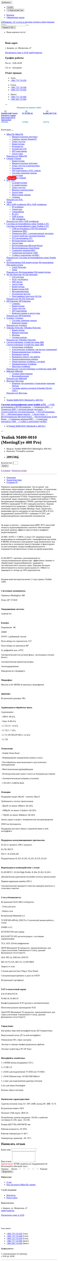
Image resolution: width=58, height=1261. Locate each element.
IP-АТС (15, 214)
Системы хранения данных (24, 173)
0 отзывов (5, 470)
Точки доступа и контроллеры (26, 166)
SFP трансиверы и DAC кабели (26, 170)
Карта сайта (11, 1198)
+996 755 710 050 (18, 90)
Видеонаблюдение (20, 376)
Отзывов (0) (12, 482)
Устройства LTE (19, 149)
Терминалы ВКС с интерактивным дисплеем (32, 233)
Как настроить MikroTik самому (21, 1184)
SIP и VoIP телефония (16, 204)
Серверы (16, 197)
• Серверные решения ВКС (20, 419)
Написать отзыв (19, 470)
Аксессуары (17, 153)
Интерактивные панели (23, 241)
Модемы (16, 335)
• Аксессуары (37, 414)
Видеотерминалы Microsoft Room (27, 245)
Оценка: (5, 1169)
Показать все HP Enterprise (18, 315)
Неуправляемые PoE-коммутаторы (22, 262)
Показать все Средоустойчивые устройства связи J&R (31, 369)
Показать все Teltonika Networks (21, 340)
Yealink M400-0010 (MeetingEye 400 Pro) (24, 400)
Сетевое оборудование (22, 374)
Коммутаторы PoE (20, 289)
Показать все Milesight (16, 378)
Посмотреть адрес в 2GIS (16, 52)
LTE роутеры (18, 277)
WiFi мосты (17, 282)
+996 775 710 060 (18, 97)
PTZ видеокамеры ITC (22, 238)
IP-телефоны (17, 207)
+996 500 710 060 (18, 99)
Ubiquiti (9, 158)
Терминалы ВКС (19, 231)
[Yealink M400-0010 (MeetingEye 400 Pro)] (25, 426)
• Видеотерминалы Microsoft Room (24, 415)
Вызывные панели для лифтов (26, 357)
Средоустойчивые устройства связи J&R (25, 342)
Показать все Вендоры (16, 393)
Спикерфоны (18, 212)
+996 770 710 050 (18, 80)
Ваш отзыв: (6, 1161)
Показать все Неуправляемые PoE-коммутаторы (28, 272)
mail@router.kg (35, 52)
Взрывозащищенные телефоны (26, 352)
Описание (11, 477)
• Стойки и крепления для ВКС (32, 421)
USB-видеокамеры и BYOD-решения (29, 228)
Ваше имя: (6, 1150)
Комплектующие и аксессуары (26, 313)
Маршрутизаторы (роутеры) (24, 137)
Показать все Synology (16, 325)
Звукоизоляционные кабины (25, 359)
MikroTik (10, 134)
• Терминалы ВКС (40, 407)
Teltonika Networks (14, 328)
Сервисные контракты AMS (25, 253)
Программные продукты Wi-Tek (26, 296)
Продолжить (7, 1172)
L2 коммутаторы (19, 182)
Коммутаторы (18, 144)
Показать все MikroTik (16, 156)
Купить (5, 466)
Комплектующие (19, 323)
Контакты (11, 1195)
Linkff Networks (19, 267)
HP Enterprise (12, 301)
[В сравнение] (2, 431)
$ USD (10, 7)
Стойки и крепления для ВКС (26, 255)
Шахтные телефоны (21, 366)
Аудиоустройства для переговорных (28, 236)
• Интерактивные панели (17, 414)
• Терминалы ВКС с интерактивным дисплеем (27, 408)
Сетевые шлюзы (19, 337)
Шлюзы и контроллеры (22, 190)
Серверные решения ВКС (24, 250)
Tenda (9, 202)
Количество (6, 463)
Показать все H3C (14, 199)
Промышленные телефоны (24, 364)
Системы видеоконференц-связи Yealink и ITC (27, 224)
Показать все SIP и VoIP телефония (22, 221)
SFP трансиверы (19, 151)
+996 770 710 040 (18, 87)
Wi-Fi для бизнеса (20, 279)
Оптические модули (21, 294)
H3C (8, 180)
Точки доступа (18, 141)
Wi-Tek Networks (14, 274)
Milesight (10, 371)
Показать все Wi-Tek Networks (20, 299)
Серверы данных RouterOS (24, 139)
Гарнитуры (17, 209)
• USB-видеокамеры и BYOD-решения (28, 405)
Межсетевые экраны (21, 195)
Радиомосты (17, 146)
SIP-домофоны (18, 219)
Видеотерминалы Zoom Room (25, 248)
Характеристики (14, 480)
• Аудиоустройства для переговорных (23, 410)
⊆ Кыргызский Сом (15, 10)
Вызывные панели (20, 354)
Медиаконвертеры (20, 291)
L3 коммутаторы (19, 185)
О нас (9, 1182)
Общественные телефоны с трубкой (28, 361)
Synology (10, 318)
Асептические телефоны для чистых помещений (34, 349)
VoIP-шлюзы (17, 216)
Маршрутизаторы (20, 332)
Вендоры (10, 381)
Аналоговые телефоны (22, 347)
